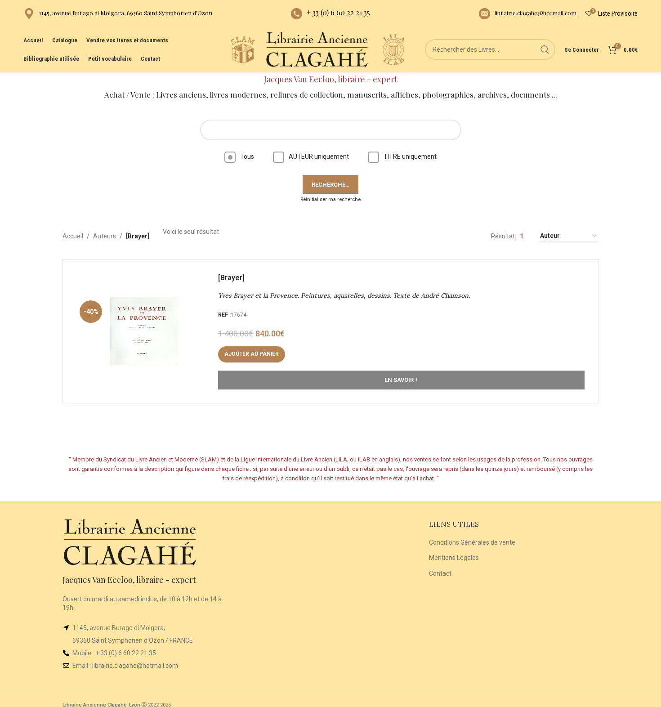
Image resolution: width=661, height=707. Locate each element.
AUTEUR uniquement (319, 156)
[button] (251, 354)
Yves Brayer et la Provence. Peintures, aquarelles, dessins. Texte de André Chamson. (344, 295)
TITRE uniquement (410, 156)
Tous (247, 156)
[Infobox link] (117, 13)
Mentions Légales (454, 557)
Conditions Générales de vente (472, 542)
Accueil (73, 236)
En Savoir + (401, 379)
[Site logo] (242, 49)
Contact (440, 573)
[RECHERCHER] (545, 49)
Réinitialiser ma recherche (330, 199)
